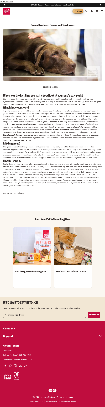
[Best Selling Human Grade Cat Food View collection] (73, 246)
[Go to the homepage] (6, 11)
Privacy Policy (51, 401)
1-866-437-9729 (24, 355)
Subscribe (94, 314)
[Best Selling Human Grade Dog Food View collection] (32, 246)
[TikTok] (26, 366)
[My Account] (92, 11)
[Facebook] (5, 366)
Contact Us (7, 350)
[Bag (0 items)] (97, 11)
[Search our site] (87, 11)
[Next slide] (100, 4)
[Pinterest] (10, 366)
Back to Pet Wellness (15, 193)
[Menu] (102, 11)
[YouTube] (20, 366)
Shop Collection (32, 288)
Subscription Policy (67, 401)
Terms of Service (36, 401)
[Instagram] (15, 366)
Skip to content (6, 1)
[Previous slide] (4, 4)
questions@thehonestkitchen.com (17, 359)
